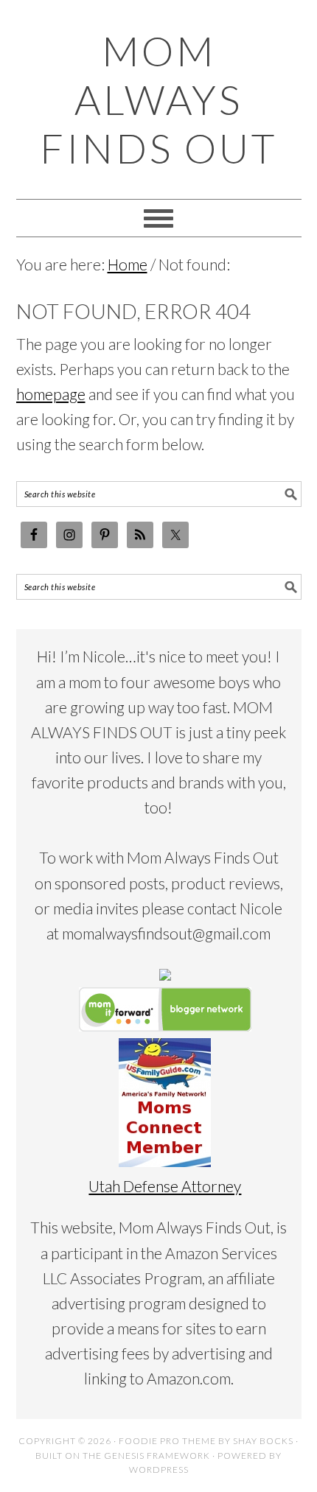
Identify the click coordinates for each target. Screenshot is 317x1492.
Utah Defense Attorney (164, 1186)
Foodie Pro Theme (167, 1440)
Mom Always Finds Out (158, 99)
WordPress (159, 1469)
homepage (51, 394)
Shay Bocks (263, 1440)
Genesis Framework (157, 1455)
